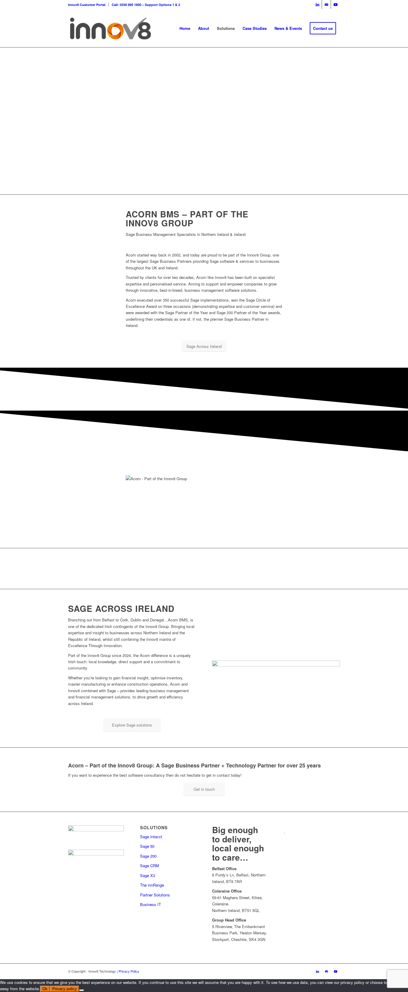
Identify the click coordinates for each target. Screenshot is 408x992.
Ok (44, 989)
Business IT (150, 904)
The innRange (152, 885)
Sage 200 (148, 856)
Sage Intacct (151, 836)
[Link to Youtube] (335, 4)
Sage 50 (147, 846)
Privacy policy (64, 989)
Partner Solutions (155, 895)
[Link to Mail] (326, 4)
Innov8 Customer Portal (86, 4)
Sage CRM (149, 865)
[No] (81, 990)
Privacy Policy (129, 971)
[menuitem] (88, 4)
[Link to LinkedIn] (317, 4)
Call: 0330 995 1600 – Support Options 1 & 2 (146, 4)
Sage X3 (147, 875)
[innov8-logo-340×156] (110, 28)
